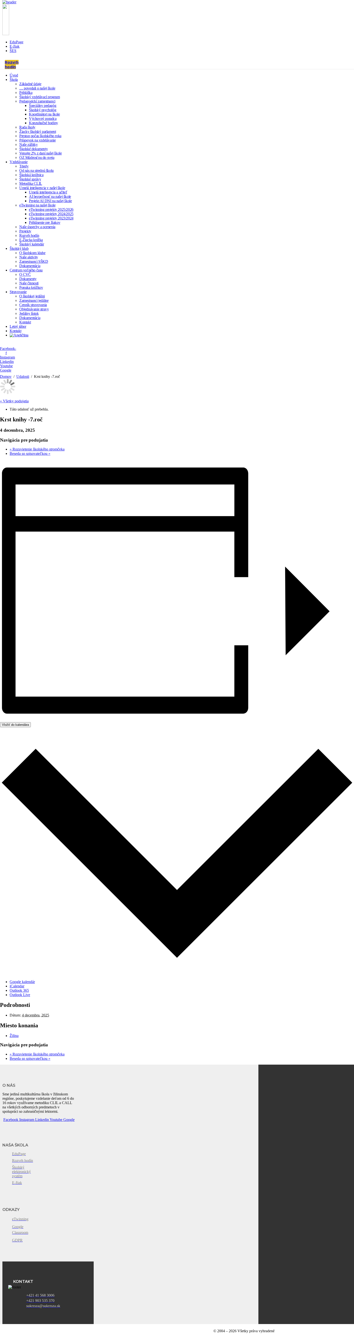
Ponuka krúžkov (31, 287)
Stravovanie (18, 292)
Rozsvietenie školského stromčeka (37, 449)
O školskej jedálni (32, 296)
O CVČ (25, 274)
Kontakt (25, 322)
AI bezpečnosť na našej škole (50, 196)
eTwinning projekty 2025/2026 (51, 209)
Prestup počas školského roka (40, 136)
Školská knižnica (31, 175)
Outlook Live (20, 995)
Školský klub (19, 248)
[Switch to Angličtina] (19, 335)
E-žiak (15, 46)
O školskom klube (32, 253)
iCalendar (17, 986)
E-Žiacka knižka (31, 240)
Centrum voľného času (26, 270)
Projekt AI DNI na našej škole (50, 201)
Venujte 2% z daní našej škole (40, 153)
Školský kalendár (31, 244)
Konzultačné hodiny (43, 123)
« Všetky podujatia (14, 401)
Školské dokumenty (33, 149)
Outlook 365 (19, 990)
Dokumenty (27, 279)
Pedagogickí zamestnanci (37, 101)
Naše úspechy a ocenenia (37, 227)
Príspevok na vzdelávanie (37, 140)
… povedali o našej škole (37, 88)
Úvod (14, 75)
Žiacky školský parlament (37, 131)
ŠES (13, 51)
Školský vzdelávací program (39, 97)
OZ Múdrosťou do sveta (36, 157)
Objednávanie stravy (34, 309)
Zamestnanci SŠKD (33, 261)
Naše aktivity (28, 257)
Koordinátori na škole (44, 114)
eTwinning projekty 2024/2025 (51, 214)
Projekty (25, 231)
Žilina (14, 1036)
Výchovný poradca (43, 118)
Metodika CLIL (30, 183)
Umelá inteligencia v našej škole (42, 188)
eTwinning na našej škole (37, 205)
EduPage (16, 42)
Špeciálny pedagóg (42, 105)
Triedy (24, 166)
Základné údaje (30, 84)
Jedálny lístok (29, 313)
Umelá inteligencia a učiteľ (48, 192)
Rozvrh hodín (29, 235)
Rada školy (27, 127)
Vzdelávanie (19, 162)
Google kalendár (22, 982)
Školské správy (30, 179)
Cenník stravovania (33, 305)
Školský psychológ (42, 110)
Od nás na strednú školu (36, 170)
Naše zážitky (28, 144)
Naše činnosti (29, 283)
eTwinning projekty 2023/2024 (51, 218)
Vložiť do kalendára (15, 725)
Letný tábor (18, 326)
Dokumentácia (29, 266)
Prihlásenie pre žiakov (44, 222)
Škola (14, 79)
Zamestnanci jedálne (33, 300)
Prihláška (25, 92)
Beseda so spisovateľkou (30, 453)
